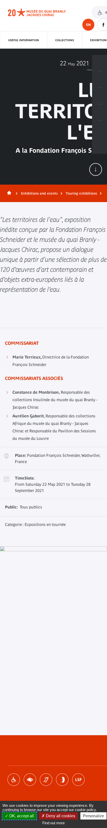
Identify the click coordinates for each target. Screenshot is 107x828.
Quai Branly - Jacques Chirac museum (42, 12)
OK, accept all (21, 816)
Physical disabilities (13, 779)
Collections (64, 40)
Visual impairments (30, 779)
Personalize (93, 816)
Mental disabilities (62, 779)
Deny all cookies (60, 816)
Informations (99, 79)
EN (88, 25)
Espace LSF (78, 779)
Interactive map (99, 129)
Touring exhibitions (81, 193)
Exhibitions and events (39, 193)
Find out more (53, 823)
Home (8, 193)
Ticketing (99, 63)
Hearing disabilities (46, 779)
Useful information (23, 40)
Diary (99, 96)
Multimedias (99, 112)
